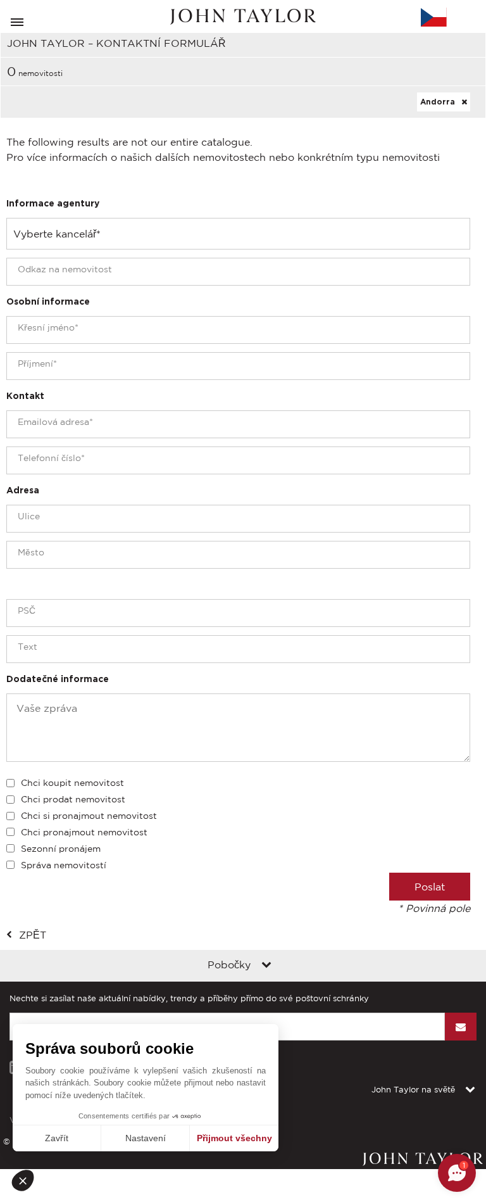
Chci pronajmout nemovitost (84, 832)
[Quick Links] (266, 965)
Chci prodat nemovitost (73, 799)
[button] (26, 1180)
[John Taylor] (242, 16)
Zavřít (56, 1138)
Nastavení (145, 1138)
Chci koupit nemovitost (72, 783)
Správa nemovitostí (63, 865)
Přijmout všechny (234, 1138)
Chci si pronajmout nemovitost (89, 816)
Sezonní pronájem (61, 849)
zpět (32, 934)
